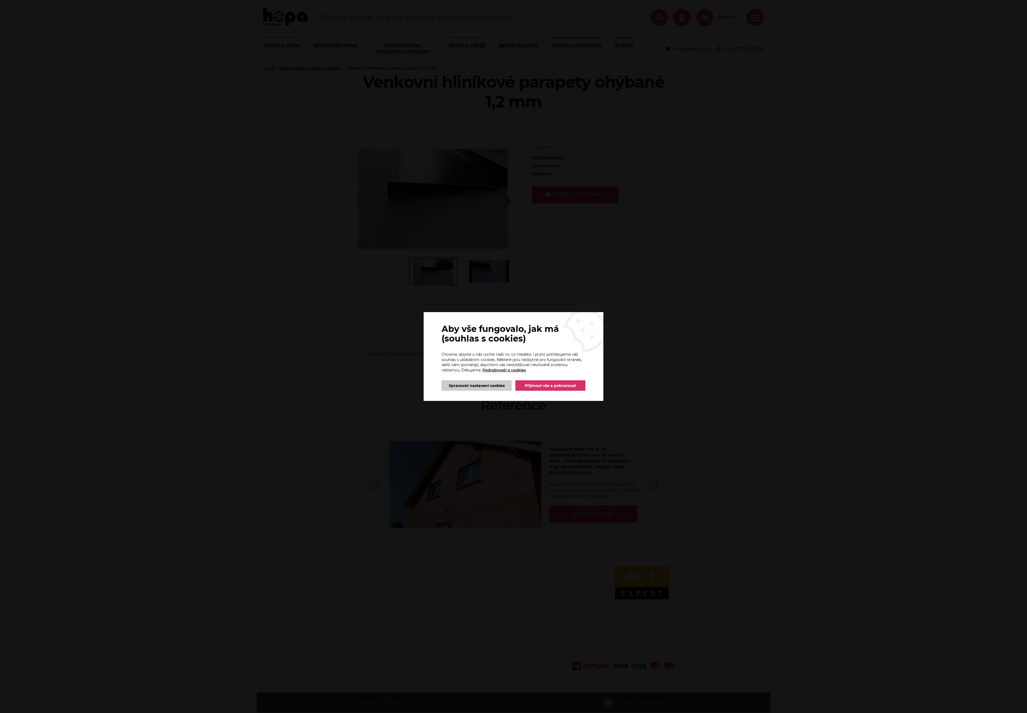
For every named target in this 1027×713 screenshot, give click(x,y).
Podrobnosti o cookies (504, 370)
